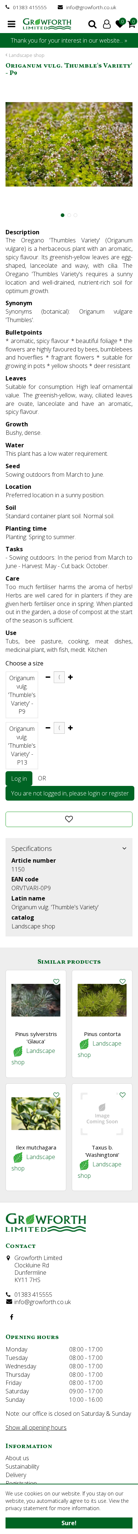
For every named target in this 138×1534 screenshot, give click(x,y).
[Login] (107, 24)
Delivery (16, 1475)
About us (17, 1458)
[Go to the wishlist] (121, 23)
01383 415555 (30, 7)
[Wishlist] (120, 23)
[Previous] (9, 144)
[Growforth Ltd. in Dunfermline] (47, 23)
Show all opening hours (36, 1427)
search (92, 24)
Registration (21, 1483)
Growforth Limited (38, 1258)
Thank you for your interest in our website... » (69, 40)
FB (11, 1317)
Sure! (69, 1523)
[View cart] (131, 23)
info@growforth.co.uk (91, 7)
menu (11, 24)
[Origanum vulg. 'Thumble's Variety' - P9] (69, 144)
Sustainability (22, 1466)
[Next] (128, 144)
